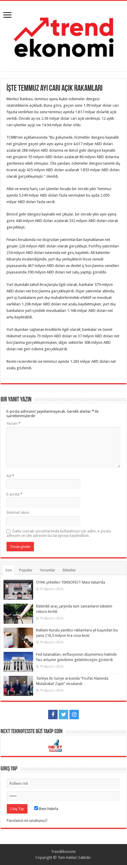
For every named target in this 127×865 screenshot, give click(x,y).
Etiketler (69, 570)
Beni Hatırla (48, 808)
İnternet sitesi (17, 512)
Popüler (25, 570)
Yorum (13, 423)
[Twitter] (63, 714)
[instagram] (74, 714)
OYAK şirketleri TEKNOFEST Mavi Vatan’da (70, 582)
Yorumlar (47, 570)
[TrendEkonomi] (63, 35)
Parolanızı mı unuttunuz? (27, 820)
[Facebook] (53, 714)
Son (8, 570)
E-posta (14, 494)
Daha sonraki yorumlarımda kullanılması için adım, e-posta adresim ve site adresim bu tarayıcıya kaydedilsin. (58, 533)
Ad (10, 476)
